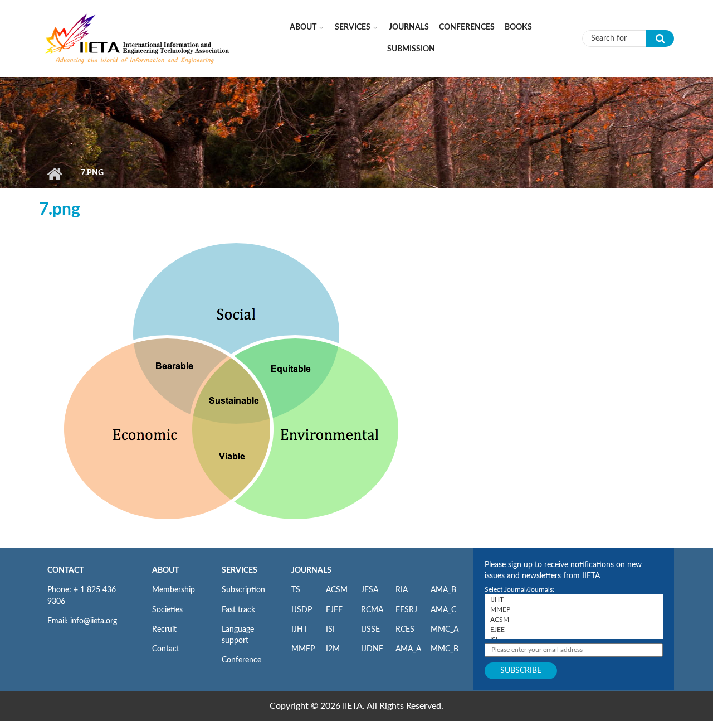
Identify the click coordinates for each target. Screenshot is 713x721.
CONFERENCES (467, 27)
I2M (333, 649)
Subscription (243, 590)
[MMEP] (574, 609)
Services (352, 27)
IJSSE (370, 629)
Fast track (238, 610)
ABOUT (165, 570)
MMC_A (444, 629)
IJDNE (372, 649)
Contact (165, 649)
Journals (409, 27)
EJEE (334, 610)
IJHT (299, 629)
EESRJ (406, 610)
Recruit (164, 629)
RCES (404, 629)
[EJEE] (574, 630)
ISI (330, 629)
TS (295, 590)
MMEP (303, 649)
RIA (401, 590)
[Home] (138, 38)
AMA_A (408, 649)
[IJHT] (574, 599)
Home (54, 174)
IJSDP (301, 610)
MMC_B (444, 649)
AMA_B (443, 590)
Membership (173, 590)
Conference (241, 660)
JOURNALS (311, 570)
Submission (411, 49)
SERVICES (239, 570)
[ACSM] (574, 619)
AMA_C (443, 610)
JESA (369, 590)
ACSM (337, 590)
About (303, 27)
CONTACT (65, 570)
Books (518, 27)
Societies (167, 610)
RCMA (372, 610)
